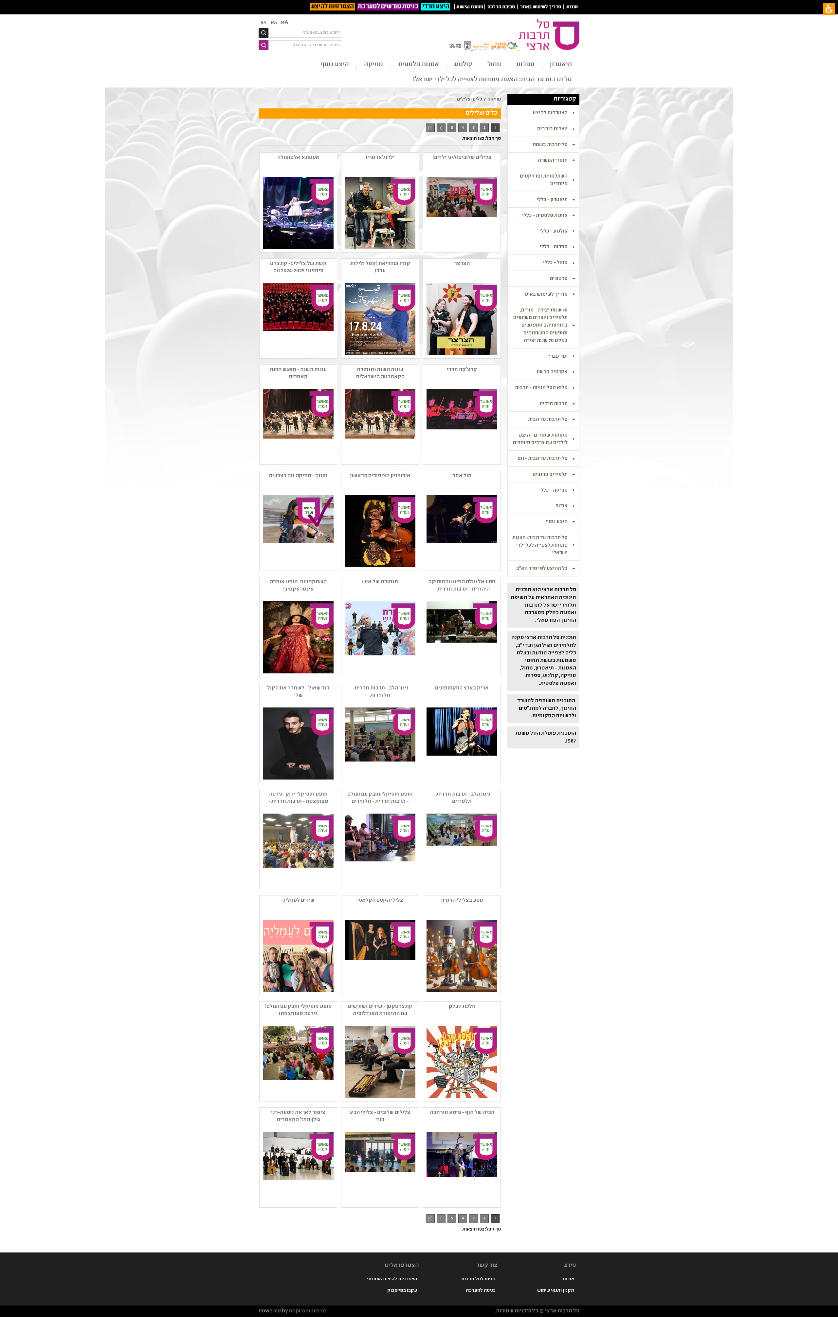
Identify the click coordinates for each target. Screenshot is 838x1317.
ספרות (525, 64)
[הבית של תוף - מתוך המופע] (461, 1168)
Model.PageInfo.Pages (430, 127)
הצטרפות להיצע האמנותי (392, 1279)
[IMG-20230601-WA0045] (379, 743)
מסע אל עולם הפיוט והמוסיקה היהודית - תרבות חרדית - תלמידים (462, 586)
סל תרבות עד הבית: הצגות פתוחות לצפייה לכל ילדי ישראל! (492, 80)
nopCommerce (307, 1311)
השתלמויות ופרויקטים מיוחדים (544, 180)
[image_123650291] (298, 743)
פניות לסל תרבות (478, 1279)
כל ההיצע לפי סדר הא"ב (542, 569)
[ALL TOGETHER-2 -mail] (298, 1168)
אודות (572, 7)
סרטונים (559, 279)
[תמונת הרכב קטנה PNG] (379, 956)
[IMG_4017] (379, 850)
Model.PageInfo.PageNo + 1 (440, 129)
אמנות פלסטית (418, 64)
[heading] (461, 425)
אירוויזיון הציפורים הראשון (380, 476)
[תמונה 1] (379, 213)
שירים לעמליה (298, 900)
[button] (298, 956)
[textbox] (305, 33)
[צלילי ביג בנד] (379, 1168)
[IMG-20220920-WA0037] (298, 1062)
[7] (379, 531)
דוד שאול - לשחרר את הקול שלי (298, 692)
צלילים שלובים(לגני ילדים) (462, 158)
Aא (263, 23)
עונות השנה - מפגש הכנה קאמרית (298, 373)
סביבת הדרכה (501, 7)
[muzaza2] (298, 531)
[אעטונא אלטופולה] (298, 213)
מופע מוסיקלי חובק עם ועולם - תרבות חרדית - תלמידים (380, 798)
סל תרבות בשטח (550, 145)
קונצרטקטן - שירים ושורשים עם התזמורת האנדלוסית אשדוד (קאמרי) (380, 1010)
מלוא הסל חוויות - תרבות (541, 388)
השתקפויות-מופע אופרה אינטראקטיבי (298, 586)
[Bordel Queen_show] (461, 1062)
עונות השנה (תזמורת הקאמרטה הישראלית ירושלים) (380, 374)
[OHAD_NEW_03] (379, 637)
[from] (461, 637)
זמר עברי (558, 357)
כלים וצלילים (469, 99)
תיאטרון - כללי (552, 200)
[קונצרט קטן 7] (379, 1062)
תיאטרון (561, 64)
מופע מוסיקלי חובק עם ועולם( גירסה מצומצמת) (298, 1010)
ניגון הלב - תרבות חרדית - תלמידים (461, 798)
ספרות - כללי (554, 247)
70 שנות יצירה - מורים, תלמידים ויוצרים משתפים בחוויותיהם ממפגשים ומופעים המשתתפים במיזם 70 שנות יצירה (540, 326)
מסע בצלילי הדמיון (462, 900)
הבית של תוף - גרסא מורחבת (462, 1113)
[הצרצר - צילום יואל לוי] (461, 319)
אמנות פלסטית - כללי (545, 216)
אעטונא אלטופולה (298, 158)
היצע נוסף (334, 64)
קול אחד (462, 476)
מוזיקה (373, 64)
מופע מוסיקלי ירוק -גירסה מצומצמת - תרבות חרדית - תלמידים (298, 798)
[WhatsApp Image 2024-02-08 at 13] (461, 213)
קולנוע (463, 64)
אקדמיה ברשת (552, 372)
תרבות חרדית (553, 404)
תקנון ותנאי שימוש (555, 1290)
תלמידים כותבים (550, 475)
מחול (494, 64)
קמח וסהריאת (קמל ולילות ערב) (380, 267)
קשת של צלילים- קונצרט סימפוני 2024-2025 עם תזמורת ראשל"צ (298, 267)
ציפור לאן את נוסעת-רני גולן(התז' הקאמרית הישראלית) (298, 1116)
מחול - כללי (555, 263)
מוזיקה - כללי (553, 491)
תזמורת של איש (380, 582)
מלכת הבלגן (462, 1007)
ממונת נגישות (469, 7)
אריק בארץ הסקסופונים (462, 688)
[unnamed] (379, 319)
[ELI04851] (461, 531)
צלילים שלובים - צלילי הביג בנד (380, 1116)
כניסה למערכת (481, 1290)
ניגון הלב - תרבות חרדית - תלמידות (380, 692)
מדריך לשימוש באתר (540, 7)
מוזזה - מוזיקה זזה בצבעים (298, 476)
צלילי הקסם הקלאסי (380, 900)
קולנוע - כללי (553, 232)
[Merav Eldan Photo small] (298, 637)
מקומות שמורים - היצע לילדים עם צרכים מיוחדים (540, 439)
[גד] (298, 319)
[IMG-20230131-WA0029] (298, 850)
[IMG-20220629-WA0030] (461, 850)
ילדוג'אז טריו (380, 158)
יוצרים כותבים (552, 129)
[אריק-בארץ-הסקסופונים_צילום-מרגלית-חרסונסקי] (461, 743)
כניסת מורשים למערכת (388, 6)
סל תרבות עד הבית (548, 420)
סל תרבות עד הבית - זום (543, 459)
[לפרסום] (461, 956)
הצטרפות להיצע (332, 6)
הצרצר (462, 264)
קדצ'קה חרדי (462, 370)
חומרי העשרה (553, 161)
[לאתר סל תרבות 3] (379, 425)
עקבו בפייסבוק (402, 1290)
